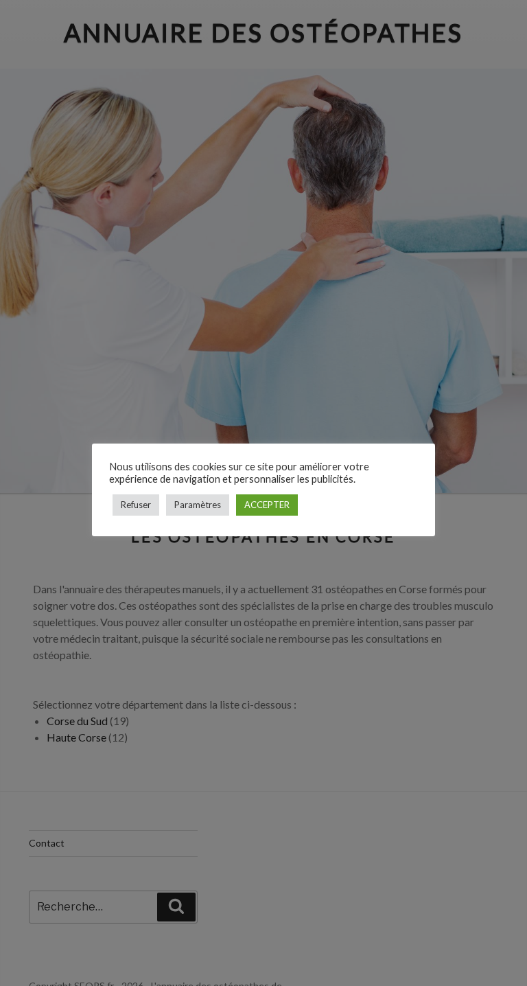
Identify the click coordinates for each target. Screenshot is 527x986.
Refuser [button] (136, 504)
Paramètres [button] (197, 504)
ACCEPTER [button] (267, 504)
